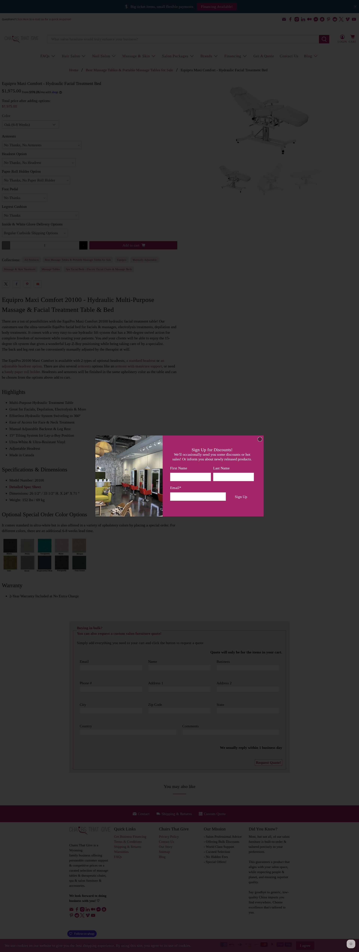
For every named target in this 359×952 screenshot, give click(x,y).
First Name (178, 468)
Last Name (221, 468)
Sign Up (241, 497)
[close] (260, 439)
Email (175, 488)
